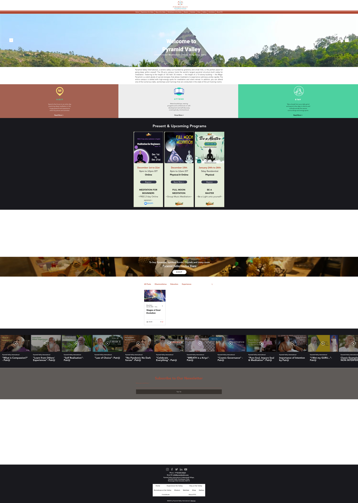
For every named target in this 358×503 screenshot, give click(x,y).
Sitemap (193, 501)
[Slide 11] (185, 64)
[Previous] (11, 40)
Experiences (186, 284)
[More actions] (163, 306)
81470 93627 (181, 473)
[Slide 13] (174, 64)
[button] (147, 12)
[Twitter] (176, 469)
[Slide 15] (192, 64)
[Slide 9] (181, 64)
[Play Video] (15, 343)
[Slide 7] (176, 64)
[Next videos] (355, 343)
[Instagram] (167, 469)
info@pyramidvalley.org (180, 475)
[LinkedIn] (181, 469)
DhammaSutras (161, 284)
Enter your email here (142, 383)
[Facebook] (172, 469)
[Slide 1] (165, 64)
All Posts (147, 284)
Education (174, 284)
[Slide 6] (172, 64)
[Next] (347, 40)
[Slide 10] (183, 64)
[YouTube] (185, 469)
